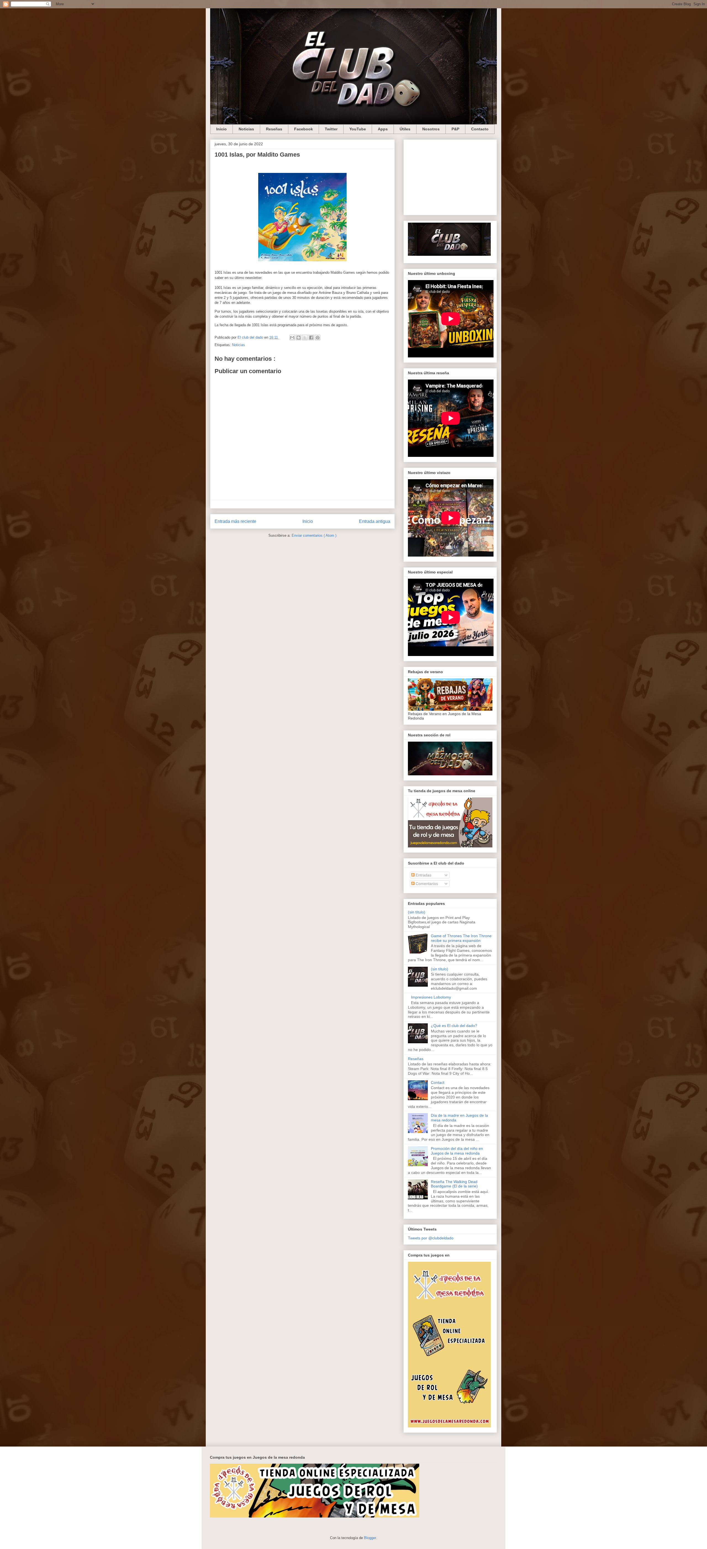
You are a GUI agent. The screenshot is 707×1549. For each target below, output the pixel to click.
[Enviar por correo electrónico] (292, 337)
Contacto (480, 129)
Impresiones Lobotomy (431, 997)
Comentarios (426, 883)
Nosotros (431, 129)
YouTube (357, 129)
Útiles (405, 129)
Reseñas (274, 129)
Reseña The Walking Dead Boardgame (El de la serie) (454, 1184)
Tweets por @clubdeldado (430, 1238)
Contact (437, 1082)
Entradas (423, 875)
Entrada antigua (374, 521)
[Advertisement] (450, 176)
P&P (455, 129)
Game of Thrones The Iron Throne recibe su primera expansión (461, 938)
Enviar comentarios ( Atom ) (314, 535)
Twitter (331, 129)
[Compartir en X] (305, 337)
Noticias (246, 129)
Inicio (221, 129)
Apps (383, 129)
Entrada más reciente (235, 521)
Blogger (370, 1538)
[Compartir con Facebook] (311, 337)
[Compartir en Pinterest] (317, 337)
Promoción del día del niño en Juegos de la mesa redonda (457, 1150)
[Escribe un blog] (298, 337)
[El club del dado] (449, 254)
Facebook (303, 129)
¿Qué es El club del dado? (454, 1025)
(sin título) (416, 912)
